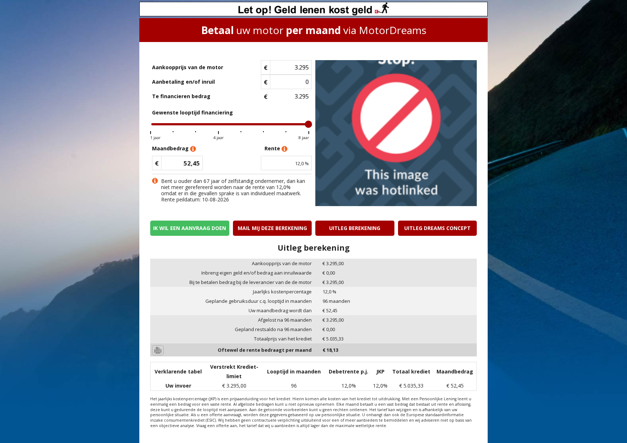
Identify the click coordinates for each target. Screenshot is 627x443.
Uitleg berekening (354, 228)
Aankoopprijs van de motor (187, 67)
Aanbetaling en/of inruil (183, 81)
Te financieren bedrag (181, 96)
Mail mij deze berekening (272, 228)
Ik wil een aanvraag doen (189, 228)
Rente (273, 148)
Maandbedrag (171, 148)
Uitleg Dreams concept (437, 228)
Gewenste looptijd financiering (192, 112)
